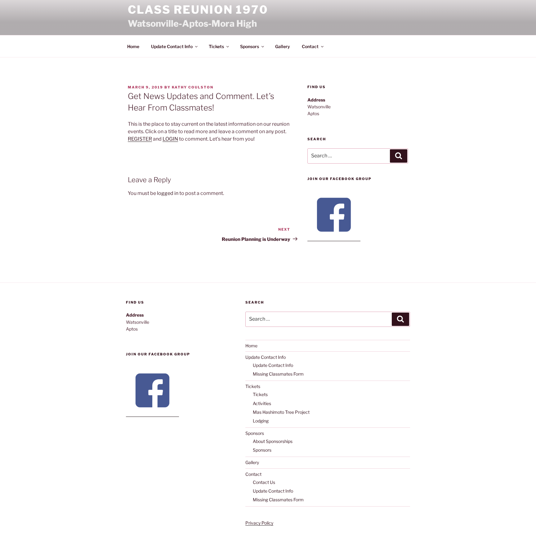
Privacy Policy (259, 523)
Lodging (261, 420)
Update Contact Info (172, 46)
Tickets (216, 46)
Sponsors (249, 46)
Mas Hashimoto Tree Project (281, 412)
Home (133, 46)
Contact (310, 46)
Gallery (282, 46)
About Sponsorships (273, 441)
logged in (167, 193)
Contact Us (264, 482)
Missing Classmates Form (278, 374)
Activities (262, 403)
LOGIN (170, 139)
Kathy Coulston (192, 87)
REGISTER (140, 139)
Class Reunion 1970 (198, 9)
